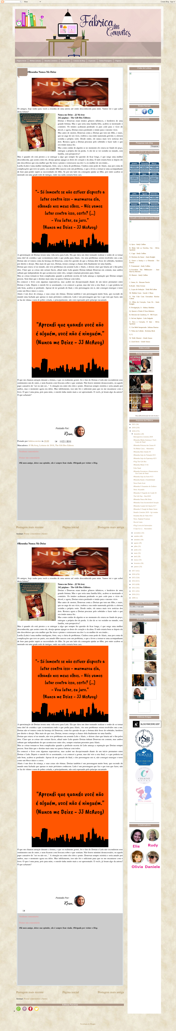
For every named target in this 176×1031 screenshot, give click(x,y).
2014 (134, 581)
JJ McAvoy (33, 445)
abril (136, 556)
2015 (134, 577)
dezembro (137, 434)
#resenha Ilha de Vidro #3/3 (142, 516)
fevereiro (137, 563)
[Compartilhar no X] (65, 441)
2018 (134, 431)
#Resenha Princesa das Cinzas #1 (144, 445)
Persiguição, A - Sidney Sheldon (142, 308)
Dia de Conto (137, 522)
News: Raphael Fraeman (141, 519)
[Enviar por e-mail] (61, 441)
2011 (134, 591)
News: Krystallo (138, 490)
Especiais (92, 61)
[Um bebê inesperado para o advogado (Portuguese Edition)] (135, 393)
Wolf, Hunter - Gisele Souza (142, 338)
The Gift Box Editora (64, 445)
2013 (134, 584)
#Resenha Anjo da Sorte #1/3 (143, 477)
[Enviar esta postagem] (56, 441)
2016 (134, 574)
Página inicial (70, 527)
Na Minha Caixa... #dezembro (143, 449)
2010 (134, 594)
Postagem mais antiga (111, 527)
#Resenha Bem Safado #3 (142, 452)
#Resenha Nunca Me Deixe (142, 499)
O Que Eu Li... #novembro (142, 529)
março (136, 560)
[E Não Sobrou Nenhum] (135, 373)
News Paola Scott (139, 483)
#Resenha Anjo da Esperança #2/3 (144, 458)
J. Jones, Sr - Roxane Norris (139, 282)
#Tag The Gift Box (139, 462)
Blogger (92, 1024)
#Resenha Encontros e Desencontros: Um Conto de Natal (145, 472)
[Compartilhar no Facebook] (68, 441)
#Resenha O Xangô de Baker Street (145, 509)
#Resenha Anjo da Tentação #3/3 (144, 455)
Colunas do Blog (79, 61)
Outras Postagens (105, 61)
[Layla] (135, 411)
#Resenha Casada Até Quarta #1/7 (144, 506)
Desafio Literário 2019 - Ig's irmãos (145, 512)
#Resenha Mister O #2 (140, 465)
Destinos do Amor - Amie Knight (143, 257)
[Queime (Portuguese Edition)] (147, 372)
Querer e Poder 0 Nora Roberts (143, 311)
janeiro (136, 567)
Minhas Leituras (35, 61)
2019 (134, 428)
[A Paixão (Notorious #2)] (147, 393)
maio (136, 553)
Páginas (118, 61)
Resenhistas (65, 61)
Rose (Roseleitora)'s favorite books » (147, 416)
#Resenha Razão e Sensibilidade (144, 480)
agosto (136, 543)
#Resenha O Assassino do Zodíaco (144, 486)
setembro (137, 540)
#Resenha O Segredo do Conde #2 (145, 493)
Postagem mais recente (30, 527)
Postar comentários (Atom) (35, 533)
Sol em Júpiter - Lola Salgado (142, 318)
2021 (134, 424)
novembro (137, 533)
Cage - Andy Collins (138, 253)
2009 (134, 598)
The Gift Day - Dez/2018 (142, 496)
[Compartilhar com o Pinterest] (70, 441)
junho (136, 550)
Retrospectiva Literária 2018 (143, 437)
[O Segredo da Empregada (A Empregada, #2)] (147, 410)
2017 (134, 571)
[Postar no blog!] (63, 441)
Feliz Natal (137, 468)
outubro (137, 536)
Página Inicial (21, 61)
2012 (134, 588)
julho (136, 546)
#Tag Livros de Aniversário (142, 525)
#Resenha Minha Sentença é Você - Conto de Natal (145, 441)
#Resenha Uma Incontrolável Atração (146, 503)
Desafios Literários (51, 61)
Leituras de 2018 (46, 445)
